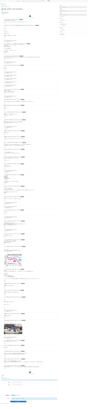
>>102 (5, 128)
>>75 (18, 21)
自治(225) (61, 31)
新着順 (61, 5)
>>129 (25, 21)
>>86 (4, 58)
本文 (9, 384)
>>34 (12, 21)
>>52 (14, 21)
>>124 (5, 293)
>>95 (20, 21)
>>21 (8, 21)
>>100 (5, 116)
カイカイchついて (18, 1)
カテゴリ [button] (33, 1)
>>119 (5, 284)
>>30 (10, 21)
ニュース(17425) (62, 26)
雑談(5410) (61, 18)
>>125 (5, 316)
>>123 (23, 21)
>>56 (15, 21)
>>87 (6, 58)
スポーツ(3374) (62, 29)
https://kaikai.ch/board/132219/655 (9, 92)
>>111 (8, 160)
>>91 (10, 58)
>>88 (7, 58)
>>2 (4, 21)
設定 (37, 1)
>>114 (5, 219)
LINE (4, 13)
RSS (30, 1)
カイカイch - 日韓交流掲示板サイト (4, 403)
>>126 (7, 316)
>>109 (7, 172)
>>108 (5, 172)
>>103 (7, 128)
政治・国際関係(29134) (63, 24)
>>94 (4, 87)
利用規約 (23, 1)
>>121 (5, 286)
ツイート (2, 13)
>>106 (5, 160)
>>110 (7, 160)
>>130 (5, 355)
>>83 (4, 36)
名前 (9, 382)
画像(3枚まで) (8, 395)
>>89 (9, 58)
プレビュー (8, 398)
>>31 (11, 21)
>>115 (5, 226)
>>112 (5, 204)
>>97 (4, 108)
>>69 (17, 21)
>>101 (7, 116)
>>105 (6, 108)
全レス (32, 17)
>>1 (4, 100)
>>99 (4, 143)
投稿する (18, 401)
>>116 (5, 231)
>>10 (7, 21)
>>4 (5, 21)
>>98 (21, 21)
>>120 (5, 291)
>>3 (4, 346)
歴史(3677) (61, 22)
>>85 (4, 66)
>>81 (4, 26)
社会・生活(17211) (62, 20)
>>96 (4, 113)
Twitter (27, 1)
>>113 (5, 213)
